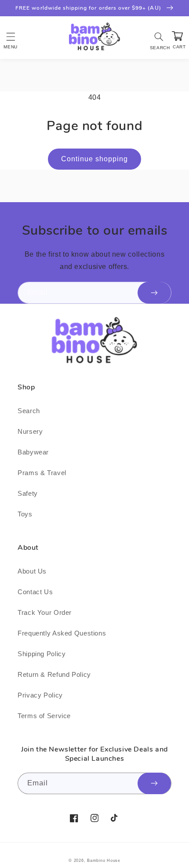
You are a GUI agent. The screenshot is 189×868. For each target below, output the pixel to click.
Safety (28, 493)
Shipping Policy (41, 653)
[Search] (159, 36)
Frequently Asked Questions (62, 633)
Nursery (30, 431)
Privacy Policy (40, 695)
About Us (32, 571)
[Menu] (10, 36)
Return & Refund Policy (54, 674)
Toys (25, 514)
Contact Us (35, 592)
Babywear (33, 452)
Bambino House (103, 860)
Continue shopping (94, 159)
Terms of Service (44, 715)
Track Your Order (45, 612)
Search (29, 410)
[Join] (154, 292)
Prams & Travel (42, 472)
